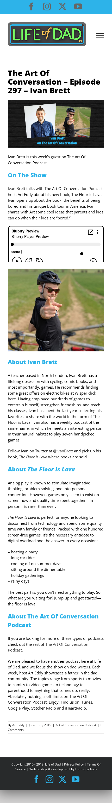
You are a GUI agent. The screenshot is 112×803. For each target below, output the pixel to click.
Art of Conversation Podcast (76, 725)
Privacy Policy (74, 764)
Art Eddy (18, 725)
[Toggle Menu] (100, 35)
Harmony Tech (86, 769)
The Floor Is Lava (33, 456)
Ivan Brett (16, 188)
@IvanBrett (63, 450)
